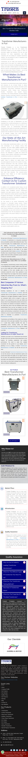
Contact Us (13, 34)
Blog (2, 700)
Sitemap (3, 698)
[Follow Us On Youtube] (20, 750)
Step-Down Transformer (7, 714)
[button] (2, 20)
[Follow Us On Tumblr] (25, 750)
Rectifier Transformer (6, 725)
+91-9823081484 (14, 1)
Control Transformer (6, 712)
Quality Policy (4, 694)
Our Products (4, 691)
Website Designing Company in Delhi (14, 755)
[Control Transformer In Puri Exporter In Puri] (14, 384)
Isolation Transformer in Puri (9, 97)
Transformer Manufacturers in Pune (17, 277)
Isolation (18, 251)
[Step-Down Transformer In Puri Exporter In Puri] (14, 405)
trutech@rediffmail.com (14, 3)
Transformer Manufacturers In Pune (18, 352)
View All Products (13, 440)
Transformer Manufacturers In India (9, 679)
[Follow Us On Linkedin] (17, 750)
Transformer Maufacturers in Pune (10, 328)
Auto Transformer (5, 724)
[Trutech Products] (10, 9)
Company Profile (5, 689)
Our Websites (4, 704)
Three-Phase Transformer (7, 718)
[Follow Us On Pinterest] (23, 750)
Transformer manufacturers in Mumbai (11, 292)
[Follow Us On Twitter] (14, 750)
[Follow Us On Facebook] (11, 750)
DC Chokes (4, 722)
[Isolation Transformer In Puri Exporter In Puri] (14, 427)
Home (2, 687)
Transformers (4, 710)
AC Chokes (4, 720)
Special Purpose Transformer (8, 727)
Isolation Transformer (6, 716)
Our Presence (4, 696)
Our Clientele (4, 693)
